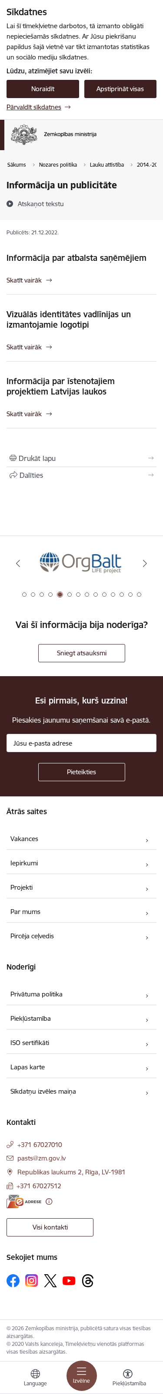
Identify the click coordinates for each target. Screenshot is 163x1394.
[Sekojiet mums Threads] (87, 1280)
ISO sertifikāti (29, 1043)
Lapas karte (27, 1067)
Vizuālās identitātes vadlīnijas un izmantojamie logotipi (69, 319)
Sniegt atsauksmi (81, 653)
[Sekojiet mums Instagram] (31, 1280)
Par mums (25, 911)
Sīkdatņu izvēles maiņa (43, 1091)
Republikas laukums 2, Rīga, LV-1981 (71, 1172)
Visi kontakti (50, 1227)
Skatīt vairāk (24, 280)
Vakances (24, 839)
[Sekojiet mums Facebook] (13, 1280)
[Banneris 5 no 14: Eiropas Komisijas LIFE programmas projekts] (81, 563)
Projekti (21, 887)
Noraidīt (42, 89)
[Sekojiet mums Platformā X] (50, 1280)
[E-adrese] (24, 1201)
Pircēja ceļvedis (32, 936)
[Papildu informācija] (49, 1201)
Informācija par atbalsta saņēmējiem (76, 258)
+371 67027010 (39, 1145)
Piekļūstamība (30, 1018)
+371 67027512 (39, 1186)
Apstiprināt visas (120, 89)
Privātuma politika (36, 994)
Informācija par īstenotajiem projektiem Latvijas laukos (61, 386)
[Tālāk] (145, 563)
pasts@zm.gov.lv (41, 1158)
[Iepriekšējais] (18, 563)
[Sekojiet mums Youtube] (69, 1280)
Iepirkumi (24, 863)
